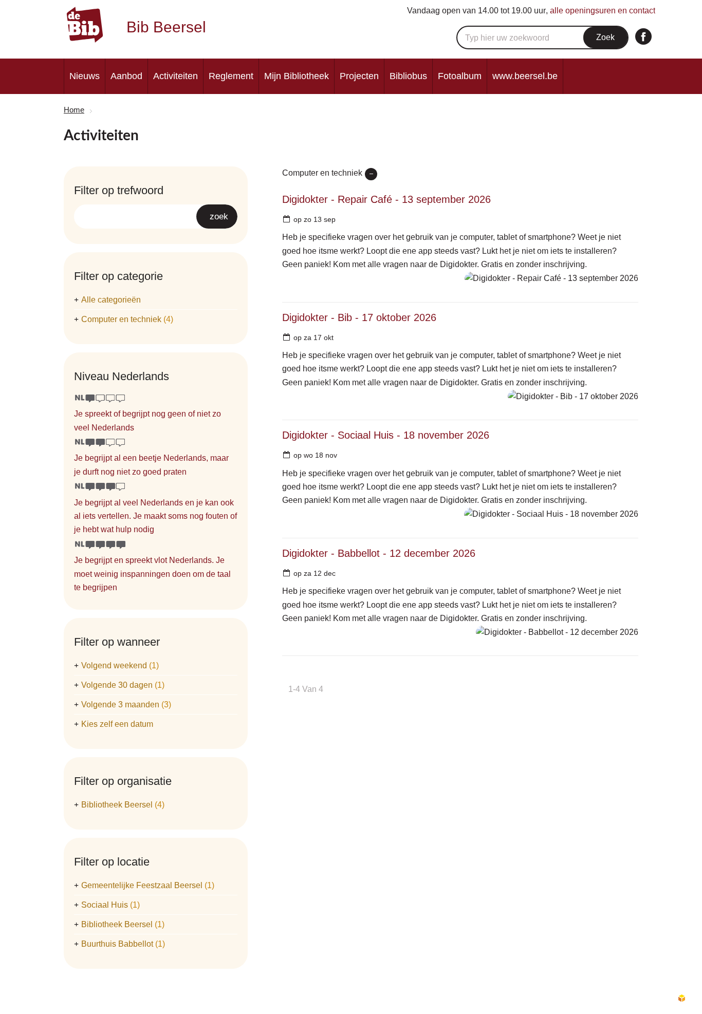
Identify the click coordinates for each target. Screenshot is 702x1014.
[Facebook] (643, 36)
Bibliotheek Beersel (122, 804)
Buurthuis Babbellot (123, 944)
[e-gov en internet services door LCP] (681, 998)
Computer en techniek (127, 319)
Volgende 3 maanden (126, 704)
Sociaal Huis (110, 904)
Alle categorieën (111, 299)
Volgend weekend (120, 665)
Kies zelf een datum (117, 724)
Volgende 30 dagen (122, 685)
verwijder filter (371, 174)
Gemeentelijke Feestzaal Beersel (147, 885)
